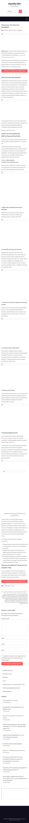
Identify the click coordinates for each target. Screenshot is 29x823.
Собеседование (7, 691)
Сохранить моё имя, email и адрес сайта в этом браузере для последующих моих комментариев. (13, 658)
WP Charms (17, 820)
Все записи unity (7, 674)
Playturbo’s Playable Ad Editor (9, 438)
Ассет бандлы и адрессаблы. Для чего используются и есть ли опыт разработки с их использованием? (15, 778)
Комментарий (5, 618)
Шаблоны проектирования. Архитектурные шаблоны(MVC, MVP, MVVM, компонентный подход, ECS (14, 726)
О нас (4, 681)
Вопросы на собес (8, 670)
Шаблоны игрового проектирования (12, 743)
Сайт (2, 650)
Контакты (5, 677)
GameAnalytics (7, 585)
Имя (2, 638)
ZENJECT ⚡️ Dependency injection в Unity (14, 750)
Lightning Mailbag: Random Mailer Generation (15, 592)
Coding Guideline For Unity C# (10, 700)
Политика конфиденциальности (11, 688)
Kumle (10, 820)
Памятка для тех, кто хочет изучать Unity (14, 684)
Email (3, 644)
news (21, 30)
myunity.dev (14, 3)
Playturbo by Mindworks (7, 139)
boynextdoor (14, 30)
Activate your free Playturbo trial (14, 71)
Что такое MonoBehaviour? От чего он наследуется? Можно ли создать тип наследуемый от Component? (13, 759)
